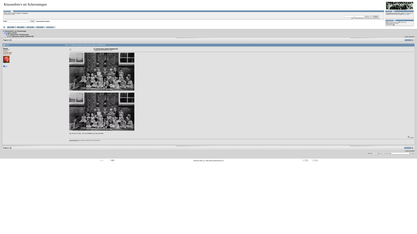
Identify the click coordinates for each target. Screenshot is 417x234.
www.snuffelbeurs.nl (74, 140)
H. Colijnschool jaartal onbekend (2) (21, 36)
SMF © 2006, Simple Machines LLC (215, 160)
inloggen (19, 13)
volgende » (412, 36)
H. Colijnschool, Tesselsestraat (18, 34)
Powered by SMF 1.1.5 (199, 160)
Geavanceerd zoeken (43, 21)
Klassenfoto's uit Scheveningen (15, 31)
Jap (394, 24)
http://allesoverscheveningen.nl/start (395, 13)
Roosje (5, 48)
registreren (25, 13)
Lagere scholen (12, 33)
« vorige (407, 36)
